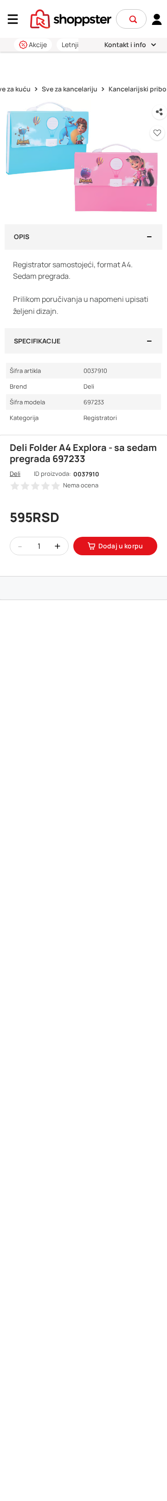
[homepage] (70, 18)
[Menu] (16, 19)
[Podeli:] (159, 112)
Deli (15, 473)
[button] (133, 19)
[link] (157, 19)
